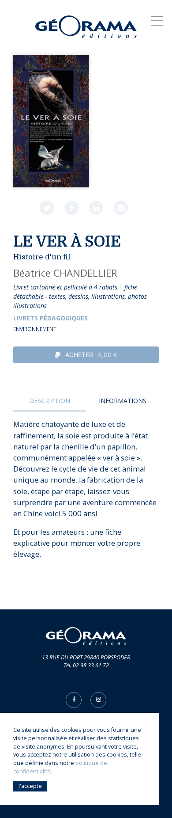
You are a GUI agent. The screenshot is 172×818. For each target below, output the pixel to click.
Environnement (34, 328)
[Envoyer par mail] (121, 208)
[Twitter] (47, 208)
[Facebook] (71, 208)
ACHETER (90, 354)
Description (49, 400)
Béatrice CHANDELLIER (65, 273)
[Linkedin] (96, 208)
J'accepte (30, 786)
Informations (122, 400)
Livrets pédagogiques (50, 318)
